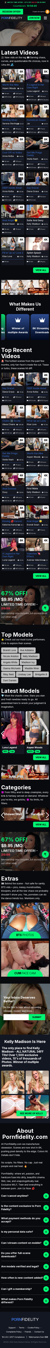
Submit (37, 1017)
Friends (28, 1332)
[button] (47, 733)
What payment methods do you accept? (20, 1220)
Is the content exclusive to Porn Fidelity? (21, 1207)
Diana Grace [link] (33, 191)
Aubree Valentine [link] (35, 560)
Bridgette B (41, 674)
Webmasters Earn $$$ (38, 1337)
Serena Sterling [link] (10, 123)
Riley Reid (8, 674)
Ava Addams (27, 650)
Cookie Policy (33, 1328)
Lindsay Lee (24, 674)
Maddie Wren (32, 668)
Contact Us (39, 1332)
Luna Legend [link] (33, 91)
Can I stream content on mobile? (21, 1242)
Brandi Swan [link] (8, 224)
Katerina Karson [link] (10, 524)
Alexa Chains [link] (8, 424)
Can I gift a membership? (16, 1288)
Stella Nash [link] (32, 159)
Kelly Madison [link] (33, 224)
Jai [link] (28, 123)
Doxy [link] (4, 492)
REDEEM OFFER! (11, 11)
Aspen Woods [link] (9, 88)
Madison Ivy (28, 662)
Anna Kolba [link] (8, 156)
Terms (21, 1328)
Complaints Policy (14, 1332)
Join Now (34, 18)
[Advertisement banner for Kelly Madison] (25, 287)
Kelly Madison (30, 656)
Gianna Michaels (12, 668)
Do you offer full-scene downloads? (15, 1255)
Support (12, 1328)
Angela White (10, 662)
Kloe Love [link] (7, 256)
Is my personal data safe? (17, 1231)
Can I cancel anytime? (14, 1195)
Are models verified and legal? (20, 1266)
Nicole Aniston (11, 656)
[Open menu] (45, 18)
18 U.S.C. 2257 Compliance (13, 1337)
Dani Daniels (9, 680)
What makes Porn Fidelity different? (17, 1301)
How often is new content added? (22, 1277)
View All (41, 270)
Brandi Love (9, 650)
